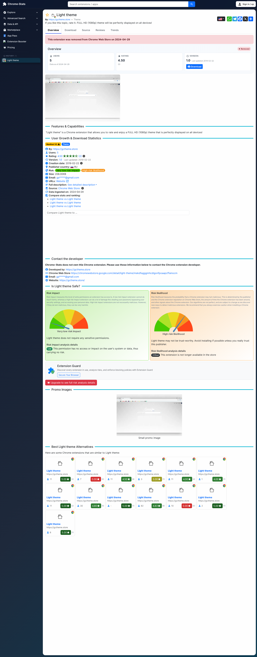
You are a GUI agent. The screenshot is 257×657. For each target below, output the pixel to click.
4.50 (70, 156)
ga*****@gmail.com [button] (68, 177)
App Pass (12, 36)
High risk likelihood (93, 170)
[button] (246, 4)
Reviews (100, 30)
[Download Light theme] (217, 62)
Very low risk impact (67, 170)
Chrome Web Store (69, 188)
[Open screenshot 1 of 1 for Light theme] (82, 98)
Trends (115, 30)
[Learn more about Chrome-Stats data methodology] (82, 188)
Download (70, 30)
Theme (77, 19)
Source (86, 30)
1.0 (60, 159)
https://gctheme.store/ (72, 280)
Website (61, 181)
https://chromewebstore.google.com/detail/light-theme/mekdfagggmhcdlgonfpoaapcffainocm (124, 273)
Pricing (11, 47)
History (11, 56)
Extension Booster (16, 41)
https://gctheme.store (59, 19)
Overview (53, 30)
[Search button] (191, 4)
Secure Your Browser (69, 375)
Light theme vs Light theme (65, 198)
